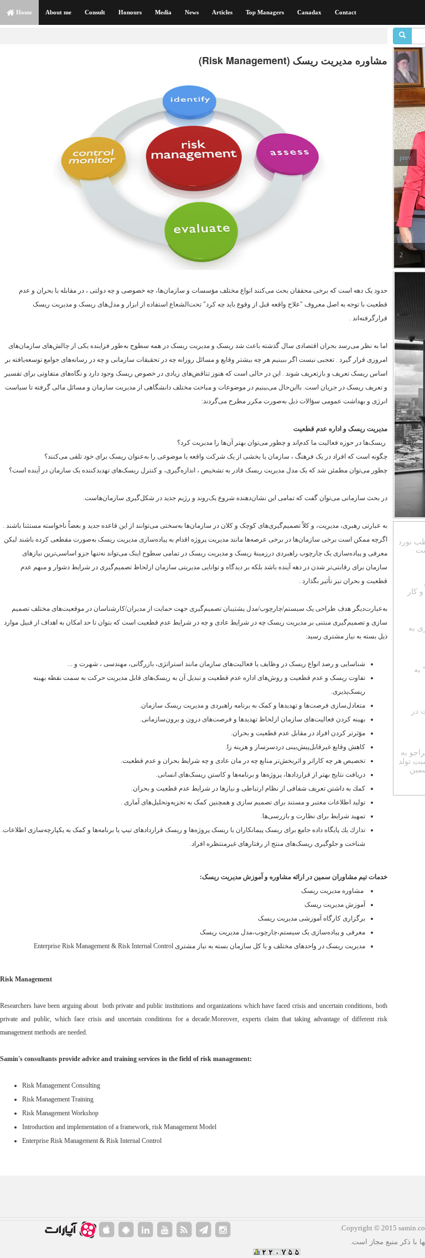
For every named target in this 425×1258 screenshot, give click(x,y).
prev (405, 158)
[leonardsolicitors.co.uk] (184, 1230)
